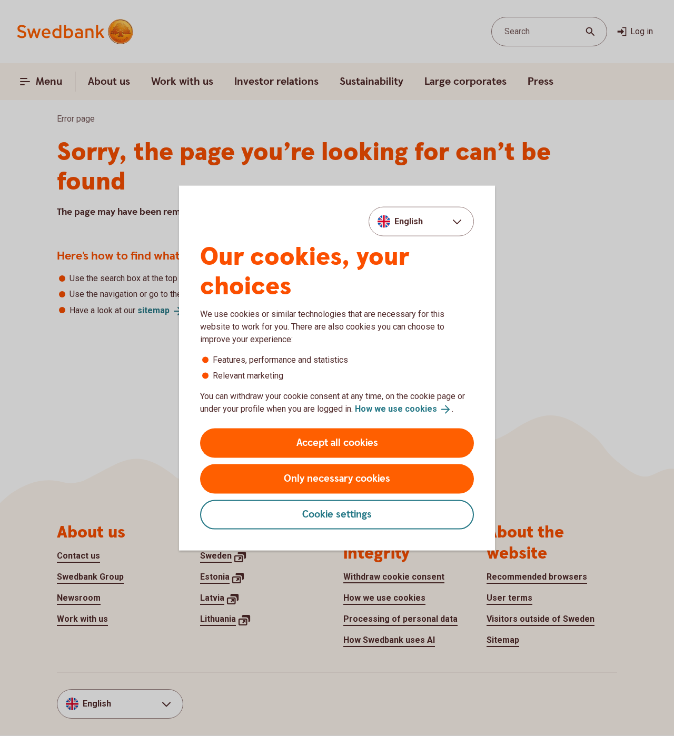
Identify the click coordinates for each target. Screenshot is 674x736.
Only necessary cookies (337, 478)
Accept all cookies (337, 442)
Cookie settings (337, 514)
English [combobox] (408, 221)
